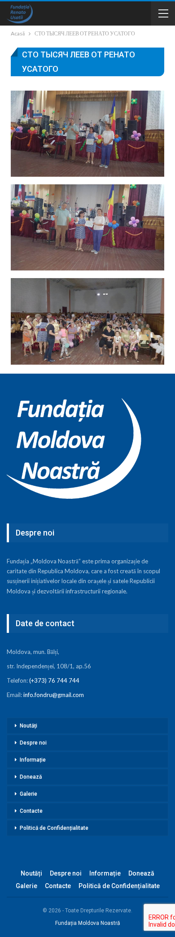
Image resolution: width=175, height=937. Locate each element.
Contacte (31, 811)
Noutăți (28, 726)
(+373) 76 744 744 (54, 680)
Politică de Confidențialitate (54, 828)
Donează (31, 777)
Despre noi (33, 743)
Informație (33, 760)
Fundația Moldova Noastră (87, 923)
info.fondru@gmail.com (53, 694)
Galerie (28, 794)
